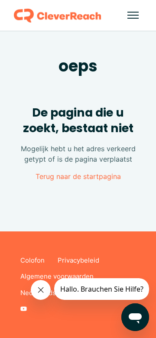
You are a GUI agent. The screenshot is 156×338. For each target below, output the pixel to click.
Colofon (32, 260)
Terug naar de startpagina (78, 176)
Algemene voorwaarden (57, 276)
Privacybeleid (78, 260)
